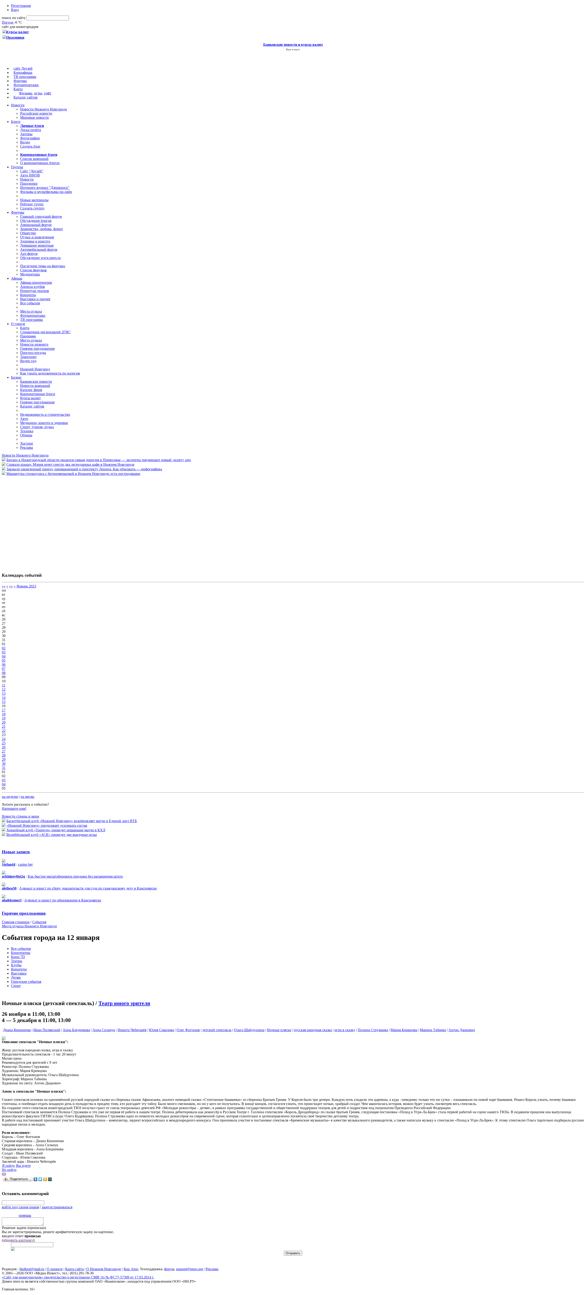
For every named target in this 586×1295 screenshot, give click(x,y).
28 (3, 755)
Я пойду (8, 1166)
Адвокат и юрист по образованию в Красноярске (62, 900)
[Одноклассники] (45, 1179)
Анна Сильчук (103, 1030)
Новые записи (16, 851)
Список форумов (33, 270)
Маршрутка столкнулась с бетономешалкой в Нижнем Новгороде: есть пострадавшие (73, 474)
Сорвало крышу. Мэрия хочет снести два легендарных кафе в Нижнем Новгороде (70, 464)
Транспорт (28, 357)
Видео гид (28, 361)
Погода (7, 22)
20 (3, 722)
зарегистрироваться (57, 1207)
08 (3, 673)
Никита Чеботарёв (132, 1030)
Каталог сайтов (26, 97)
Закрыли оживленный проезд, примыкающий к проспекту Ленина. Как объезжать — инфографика (84, 469)
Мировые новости (34, 117)
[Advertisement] (29, 522)
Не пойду (9, 1170)
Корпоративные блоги (37, 394)
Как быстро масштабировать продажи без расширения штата (75, 876)
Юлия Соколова (161, 1030)
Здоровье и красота (35, 241)
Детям (16, 977)
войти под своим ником (20, 1207)
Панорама (28, 336)
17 (3, 710)
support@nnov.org (189, 1269)
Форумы (20, 81)
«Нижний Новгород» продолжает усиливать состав (46, 825)
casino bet (25, 864)
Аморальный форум (36, 225)
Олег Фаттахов (188, 1030)
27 (3, 751)
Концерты (28, 295)
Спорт (16, 986)
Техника (26, 431)
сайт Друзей (23, 68)
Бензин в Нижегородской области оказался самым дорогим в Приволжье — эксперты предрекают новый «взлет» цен (98, 460)
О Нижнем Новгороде (103, 1269)
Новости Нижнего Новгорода (43, 109)
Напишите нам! (14, 808)
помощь (25, 1215)
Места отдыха (31, 311)
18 (3, 714)
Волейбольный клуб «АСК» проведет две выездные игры (51, 835)
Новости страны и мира (20, 816)
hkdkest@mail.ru (31, 1269)
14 (3, 698)
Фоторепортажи (26, 85)
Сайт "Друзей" (31, 171)
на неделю (10, 797)
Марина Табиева (433, 1030)
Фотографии (30, 138)
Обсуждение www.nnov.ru (40, 258)
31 (3, 768)
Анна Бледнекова (76, 1030)
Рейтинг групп (31, 204)
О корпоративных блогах (40, 163)
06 (3, 665)
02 (3, 648)
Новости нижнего (34, 344)
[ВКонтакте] (35, 1179)
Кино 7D (18, 957)
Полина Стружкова (373, 1030)
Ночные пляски (279, 1030)
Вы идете (23, 1166)
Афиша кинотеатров (36, 282)
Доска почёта (30, 130)
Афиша (16, 278)
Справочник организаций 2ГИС (45, 332)
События (39, 922)
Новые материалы (34, 200)
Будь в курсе (293, 49)
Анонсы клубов (32, 287)
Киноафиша (23, 72)
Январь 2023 (26, 586)
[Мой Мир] (50, 1179)
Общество (28, 233)
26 (3, 747)
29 (3, 759)
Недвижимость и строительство (45, 414)
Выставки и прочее (35, 299)
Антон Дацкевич (461, 1030)
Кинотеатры (20, 953)
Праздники (29, 183)
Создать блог (30, 146)
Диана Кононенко (17, 1030)
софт (47, 93)
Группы (17, 167)
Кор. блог (131, 1269)
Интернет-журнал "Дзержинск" (45, 188)
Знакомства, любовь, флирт (41, 229)
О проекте (55, 1269)
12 (3, 689)
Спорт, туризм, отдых (37, 427)
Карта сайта (74, 1269)
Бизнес (16, 377)
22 (3, 731)
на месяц (27, 797)
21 (3, 726)
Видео (25, 142)
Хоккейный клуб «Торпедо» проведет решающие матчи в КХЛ (55, 830)
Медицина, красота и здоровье (44, 423)
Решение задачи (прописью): (24, 1228)
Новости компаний (35, 386)
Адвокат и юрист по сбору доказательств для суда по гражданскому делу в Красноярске (88, 888)
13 (3, 693)
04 (3, 656)
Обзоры (26, 435)
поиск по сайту (14, 18)
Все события (30, 303)
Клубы (16, 965)
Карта (18, 89)
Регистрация (21, 6)
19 (3, 718)
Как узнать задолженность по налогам (50, 373)
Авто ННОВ (30, 175)
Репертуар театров (34, 291)
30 (3, 764)
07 (3, 669)
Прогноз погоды (33, 353)
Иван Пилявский (46, 1030)
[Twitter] (40, 1179)
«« (3, 586)
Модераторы (30, 274)
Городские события (26, 982)
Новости (17, 105)
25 (3, 743)
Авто (24, 419)
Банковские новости (36, 381)
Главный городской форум (41, 216)
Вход (15, 10)
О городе (18, 324)
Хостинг (26, 443)
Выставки (19, 973)
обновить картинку (18, 1240)
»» (11, 586)
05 (3, 660)
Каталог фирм (31, 390)
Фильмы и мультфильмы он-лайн (46, 192)
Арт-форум (29, 254)
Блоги (15, 122)
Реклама (26, 447)
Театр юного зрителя (124, 1003)
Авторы (26, 134)
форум (169, 1269)
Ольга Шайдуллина (249, 1030)
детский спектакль (216, 1030)
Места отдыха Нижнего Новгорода (29, 926)
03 (3, 652)
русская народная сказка (313, 1030)
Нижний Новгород (35, 369)
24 (3, 739)
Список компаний (34, 159)
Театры (16, 961)
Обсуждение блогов (36, 221)
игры (38, 93)
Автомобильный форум (38, 249)
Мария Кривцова (404, 1030)
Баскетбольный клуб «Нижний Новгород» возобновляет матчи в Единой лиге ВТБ (71, 821)
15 (3, 702)
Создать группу (32, 208)
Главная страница (16, 922)
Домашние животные (37, 245)
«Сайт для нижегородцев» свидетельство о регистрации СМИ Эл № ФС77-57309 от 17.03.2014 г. (78, 1277)
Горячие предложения (37, 348)
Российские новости (36, 113)
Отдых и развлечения (37, 237)
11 (3, 685)
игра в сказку (344, 1030)
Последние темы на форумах (42, 266)
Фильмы (25, 93)
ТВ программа (25, 77)
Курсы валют (30, 398)
